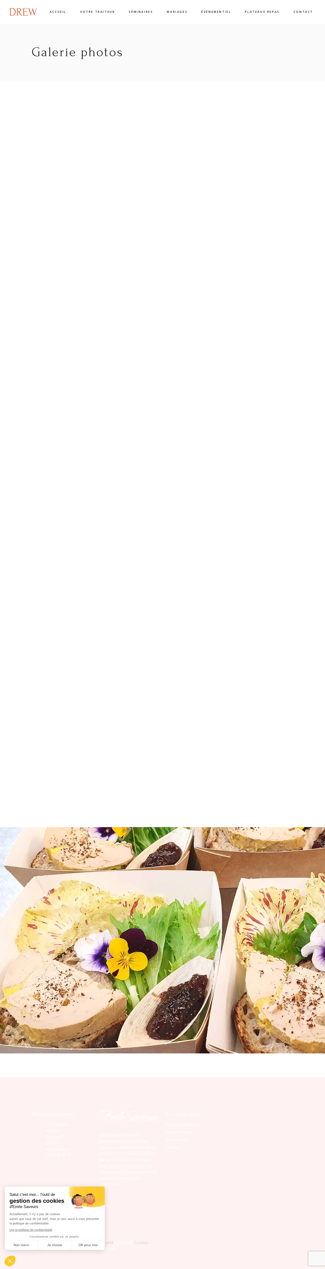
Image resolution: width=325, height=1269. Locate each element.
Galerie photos (179, 1132)
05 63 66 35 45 (58, 1155)
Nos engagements (182, 1124)
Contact (173, 1147)
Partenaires (176, 1139)
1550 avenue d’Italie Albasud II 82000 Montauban (57, 1137)
